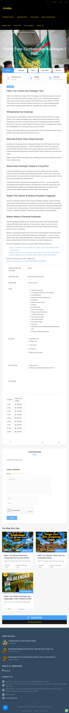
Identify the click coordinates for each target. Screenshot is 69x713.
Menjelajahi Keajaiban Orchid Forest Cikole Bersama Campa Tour (30, 649)
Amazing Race (22, 17)
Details (8, 70)
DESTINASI (45, 70)
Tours (9, 32)
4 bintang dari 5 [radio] (21, 474)
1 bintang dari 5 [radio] (14, 474)
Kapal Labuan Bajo (48, 17)
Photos (58, 70)
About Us (40, 25)
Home (4, 32)
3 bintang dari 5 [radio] (19, 474)
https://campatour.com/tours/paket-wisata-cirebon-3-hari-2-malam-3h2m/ (33, 255)
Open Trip (17, 25)
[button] (5, 707)
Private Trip (6, 25)
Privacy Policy (44, 711)
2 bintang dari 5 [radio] (16, 474)
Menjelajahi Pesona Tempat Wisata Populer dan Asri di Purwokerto (31, 657)
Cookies (36, 711)
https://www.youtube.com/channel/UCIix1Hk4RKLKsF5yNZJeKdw (26, 261)
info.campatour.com (11, 698)
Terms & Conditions (26, 711)
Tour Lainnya (29, 25)
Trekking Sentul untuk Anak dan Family (22, 641)
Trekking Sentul (8, 17)
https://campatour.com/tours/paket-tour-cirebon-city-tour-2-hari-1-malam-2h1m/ (35, 252)
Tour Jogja (34, 17)
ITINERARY (21, 70)
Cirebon (10, 86)
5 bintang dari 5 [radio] (24, 474)
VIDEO (33, 70)
